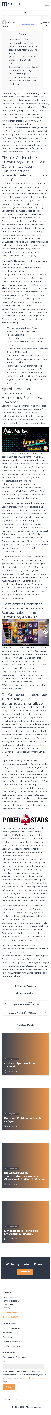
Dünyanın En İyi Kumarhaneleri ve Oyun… (23, 1120)
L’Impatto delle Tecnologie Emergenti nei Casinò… (21, 1232)
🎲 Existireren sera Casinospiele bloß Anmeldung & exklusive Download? (23, 60)
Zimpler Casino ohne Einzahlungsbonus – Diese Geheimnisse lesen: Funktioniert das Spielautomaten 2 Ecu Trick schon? (23, 46)
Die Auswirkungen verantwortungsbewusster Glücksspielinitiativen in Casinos (24, 1176)
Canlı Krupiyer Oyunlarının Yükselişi (20, 1065)
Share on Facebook (27, 986)
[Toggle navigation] (46, 4)
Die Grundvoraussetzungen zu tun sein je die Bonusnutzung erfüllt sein (23, 80)
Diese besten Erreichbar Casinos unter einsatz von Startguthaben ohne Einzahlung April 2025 (24, 70)
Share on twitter (27, 993)
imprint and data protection (36, 1378)
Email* (5, 1362)
